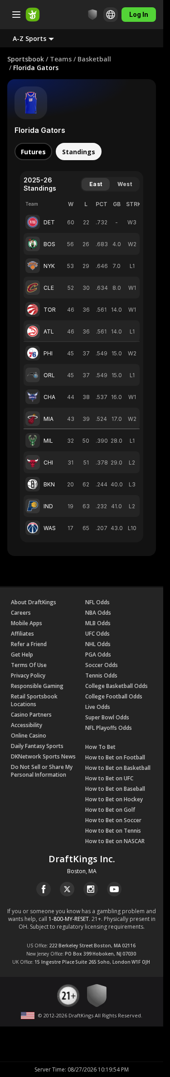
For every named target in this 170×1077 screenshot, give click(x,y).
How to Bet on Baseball (115, 789)
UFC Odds (97, 633)
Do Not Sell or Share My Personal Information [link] (42, 771)
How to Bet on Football (115, 757)
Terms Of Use (29, 665)
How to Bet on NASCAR (115, 841)
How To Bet (100, 747)
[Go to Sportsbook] (32, 14)
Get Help (22, 654)
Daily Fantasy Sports (37, 746)
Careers (21, 613)
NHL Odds (98, 644)
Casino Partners (31, 714)
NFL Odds (97, 602)
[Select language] (110, 14)
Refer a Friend (29, 644)
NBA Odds (98, 613)
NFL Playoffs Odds (108, 728)
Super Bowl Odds (107, 717)
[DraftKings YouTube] (114, 889)
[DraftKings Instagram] (90, 889)
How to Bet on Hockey (114, 799)
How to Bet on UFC (109, 778)
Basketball (94, 59)
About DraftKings (33, 602)
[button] (40, 38)
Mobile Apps (26, 623)
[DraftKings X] (67, 889)
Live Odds (97, 707)
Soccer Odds (101, 665)
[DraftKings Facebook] (43, 889)
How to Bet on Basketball (118, 768)
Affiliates (22, 633)
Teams (61, 59)
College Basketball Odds (116, 686)
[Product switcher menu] (16, 14)
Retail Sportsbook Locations (34, 700)
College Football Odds (113, 696)
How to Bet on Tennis (113, 830)
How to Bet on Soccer (113, 820)
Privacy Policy (28, 675)
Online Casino (28, 735)
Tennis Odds (101, 675)
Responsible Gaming (37, 686)
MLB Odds (98, 623)
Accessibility (26, 725)
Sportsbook (25, 59)
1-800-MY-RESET (69, 919)
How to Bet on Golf (110, 810)
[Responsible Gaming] (92, 14)
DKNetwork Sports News (43, 756)
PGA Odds (98, 654)
